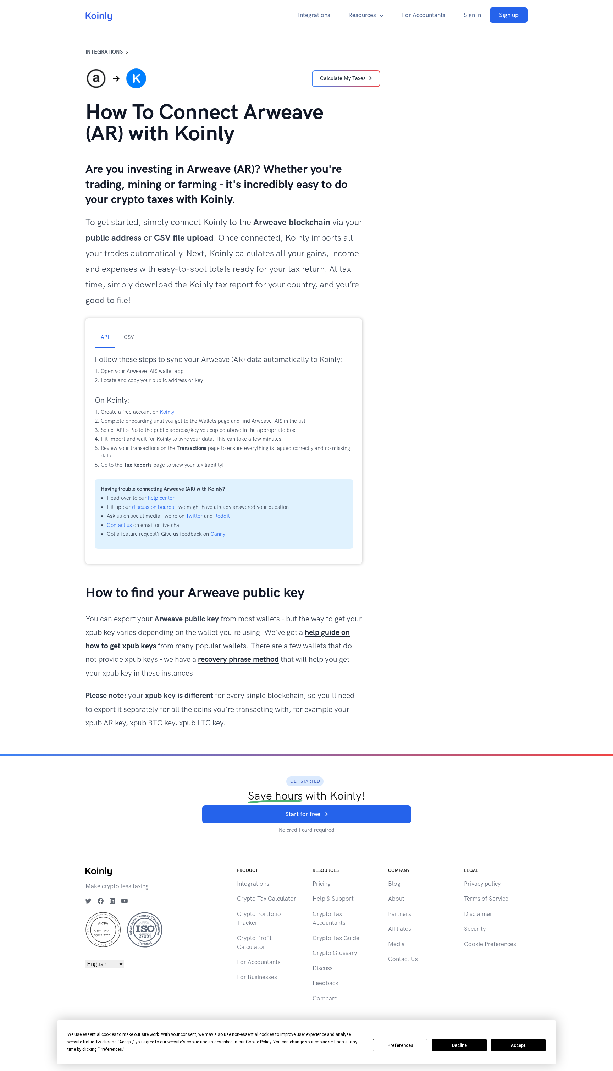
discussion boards (153, 507)
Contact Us (403, 958)
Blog (394, 883)
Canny (217, 534)
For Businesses (257, 977)
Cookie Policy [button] (258, 1041)
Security (475, 928)
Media (396, 944)
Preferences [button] (111, 1049)
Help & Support (333, 898)
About (396, 898)
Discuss (323, 968)
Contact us (119, 525)
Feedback (325, 983)
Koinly (167, 412)
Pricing (322, 883)
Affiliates (399, 928)
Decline (459, 1045)
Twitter (194, 516)
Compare (325, 998)
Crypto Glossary (335, 952)
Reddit (222, 516)
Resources (362, 14)
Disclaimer (478, 913)
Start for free (302, 814)
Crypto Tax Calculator (266, 898)
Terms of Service (486, 898)
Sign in (472, 14)
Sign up (509, 14)
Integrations (314, 14)
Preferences (400, 1045)
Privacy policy (482, 883)
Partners (399, 913)
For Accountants (424, 14)
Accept (518, 1045)
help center (161, 498)
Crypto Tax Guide (336, 937)
